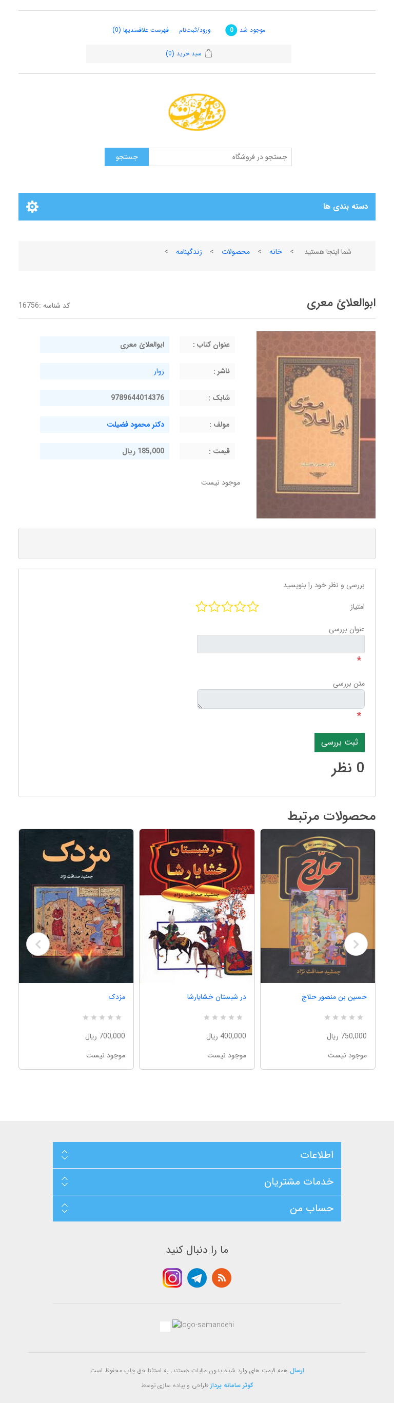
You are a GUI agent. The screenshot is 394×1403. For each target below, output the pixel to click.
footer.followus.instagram (172, 1278)
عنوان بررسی (347, 629)
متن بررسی (349, 683)
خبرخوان (221, 1278)
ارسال (297, 1370)
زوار (159, 371)
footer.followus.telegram (197, 1278)
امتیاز (357, 606)
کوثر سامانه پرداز (231, 1385)
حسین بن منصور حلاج (334, 997)
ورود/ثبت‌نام (195, 30)
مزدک (117, 997)
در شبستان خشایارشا (216, 997)
